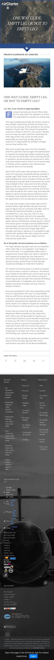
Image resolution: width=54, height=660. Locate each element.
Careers (42, 391)
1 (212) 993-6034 (12, 521)
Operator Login (25, 404)
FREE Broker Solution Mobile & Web (8, 464)
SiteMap (25, 440)
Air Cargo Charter (25, 419)
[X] (15, 363)
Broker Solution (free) (43, 405)
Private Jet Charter (27, 54)
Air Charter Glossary (26, 426)
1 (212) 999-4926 (14, 512)
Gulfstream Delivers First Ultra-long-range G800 (9, 421)
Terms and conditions (43, 448)
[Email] (43, 363)
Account (25, 391)
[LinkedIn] (24, 363)
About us (25, 385)
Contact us (14, 528)
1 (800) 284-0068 (12, 502)
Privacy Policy (42, 440)
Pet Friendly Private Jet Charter (44, 432)
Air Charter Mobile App (44, 414)
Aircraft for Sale (43, 396)
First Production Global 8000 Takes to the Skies (9, 436)
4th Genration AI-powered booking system (9, 393)
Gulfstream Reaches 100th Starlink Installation (9, 407)
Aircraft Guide (25, 396)
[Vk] (34, 363)
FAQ (41, 385)
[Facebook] (6, 363)
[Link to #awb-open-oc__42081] (26, 8)
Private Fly (10, 54)
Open (33, 656)
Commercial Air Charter (26, 433)
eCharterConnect (39, 648)
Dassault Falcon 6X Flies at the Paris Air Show (9, 450)
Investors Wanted (25, 411)
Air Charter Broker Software (43, 422)
